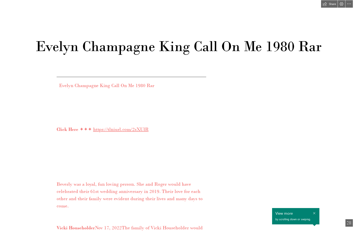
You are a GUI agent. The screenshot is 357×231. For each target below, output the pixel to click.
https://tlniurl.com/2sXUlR (121, 129)
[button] (329, 4)
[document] (178, 115)
